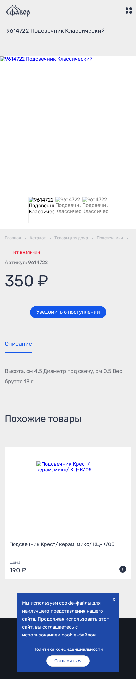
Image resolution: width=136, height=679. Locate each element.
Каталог (38, 238)
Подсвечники (110, 238)
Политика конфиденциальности (68, 649)
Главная (13, 238)
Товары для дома (71, 238)
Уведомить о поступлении (68, 312)
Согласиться (68, 660)
